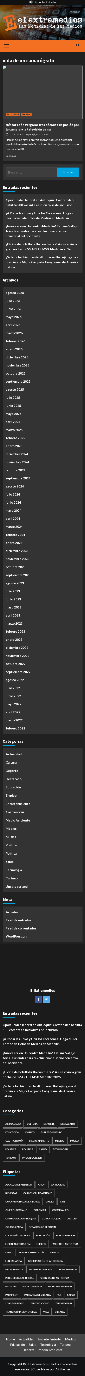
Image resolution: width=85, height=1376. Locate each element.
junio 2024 (13, 502)
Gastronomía (15, 812)
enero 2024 (14, 543)
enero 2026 (14, 349)
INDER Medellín (68, 1269)
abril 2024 (13, 518)
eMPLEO (41, 1244)
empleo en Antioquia (65, 1244)
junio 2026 (13, 309)
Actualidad (13, 114)
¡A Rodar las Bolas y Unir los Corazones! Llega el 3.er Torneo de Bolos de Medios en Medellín (40, 215)
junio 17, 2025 (41, 134)
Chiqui (50, 1201)
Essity (9, 1252)
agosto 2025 (15, 389)
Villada (60, 1311)
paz (59, 1294)
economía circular (17, 1235)
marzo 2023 (14, 623)
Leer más (11, 155)
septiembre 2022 (18, 672)
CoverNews (40, 1369)
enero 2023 (14, 639)
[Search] (77, 45)
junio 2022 (13, 696)
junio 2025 (13, 405)
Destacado (13, 779)
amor (41, 1184)
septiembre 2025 (18, 381)
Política (11, 853)
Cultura (11, 762)
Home (10, 1339)
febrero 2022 (15, 728)
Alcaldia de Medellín (18, 1184)
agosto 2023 (15, 583)
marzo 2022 (14, 720)
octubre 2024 (16, 470)
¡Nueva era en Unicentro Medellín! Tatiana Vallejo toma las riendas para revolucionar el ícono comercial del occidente (42, 231)
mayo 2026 (13, 317)
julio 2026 (13, 301)
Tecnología (14, 870)
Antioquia (58, 1184)
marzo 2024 (14, 526)
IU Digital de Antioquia (54, 1278)
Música (11, 837)
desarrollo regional (43, 1227)
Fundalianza (13, 1261)
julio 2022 (13, 688)
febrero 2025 (15, 438)
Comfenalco (60, 1210)
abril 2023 (13, 615)
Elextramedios (65, 1235)
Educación (13, 787)
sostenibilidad (14, 1303)
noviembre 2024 (17, 462)
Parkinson (11, 1294)
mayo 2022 (13, 704)
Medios (26, 114)
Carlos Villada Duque (37, 1193)
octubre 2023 (16, 567)
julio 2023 (13, 591)
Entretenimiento (18, 804)
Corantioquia (51, 1218)
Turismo (12, 878)
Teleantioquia (39, 1303)
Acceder (12, 912)
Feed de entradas (18, 920)
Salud (10, 861)
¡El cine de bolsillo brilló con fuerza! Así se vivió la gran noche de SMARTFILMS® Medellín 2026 (41, 246)
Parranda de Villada (37, 1294)
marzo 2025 (14, 430)
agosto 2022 (15, 680)
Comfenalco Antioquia (20, 1218)
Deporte (12, 770)
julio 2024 (13, 494)
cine (62, 1201)
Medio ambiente (32, 1286)
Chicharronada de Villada (22, 1201)
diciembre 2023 (17, 551)
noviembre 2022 (17, 655)
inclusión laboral (41, 1269)
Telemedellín (63, 1303)
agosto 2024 (15, 486)
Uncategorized (17, 886)
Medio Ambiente (18, 820)
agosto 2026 (15, 293)
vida (46, 1311)
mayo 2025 (13, 414)
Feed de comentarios (21, 928)
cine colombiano (16, 1210)
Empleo (11, 795)
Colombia (39, 1210)
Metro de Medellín (60, 1286)
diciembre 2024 (17, 454)
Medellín (11, 1286)
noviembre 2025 (17, 365)
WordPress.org (16, 936)
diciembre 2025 (17, 357)
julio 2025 (13, 397)
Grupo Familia (14, 1269)
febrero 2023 (15, 631)
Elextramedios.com (18, 1244)
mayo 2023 (13, 607)
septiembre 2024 (18, 478)
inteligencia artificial (19, 1278)
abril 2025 (13, 422)
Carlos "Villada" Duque (20, 134)
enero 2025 (14, 446)
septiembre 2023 (18, 575)
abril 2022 (13, 712)
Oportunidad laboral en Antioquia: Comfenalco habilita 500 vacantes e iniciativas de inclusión (39, 202)
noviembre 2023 (17, 559)
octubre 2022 (16, 664)
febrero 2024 (15, 535)
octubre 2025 (16, 373)
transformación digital (21, 1311)
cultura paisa (14, 1227)
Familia (54, 1252)
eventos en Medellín (31, 1252)
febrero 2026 (15, 341)
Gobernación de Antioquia (45, 1261)
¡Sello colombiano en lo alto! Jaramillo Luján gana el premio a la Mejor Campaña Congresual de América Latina (42, 262)
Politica (11, 845)
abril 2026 (13, 325)
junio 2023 (13, 599)
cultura (72, 1218)
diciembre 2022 (17, 647)
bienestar (11, 1193)
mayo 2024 (13, 510)
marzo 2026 (14, 333)
